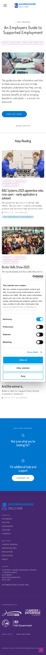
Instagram (7, 526)
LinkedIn (6, 533)
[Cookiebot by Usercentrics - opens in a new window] (32, 276)
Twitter (6, 522)
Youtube (6, 530)
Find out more (14, 114)
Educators (7, 555)
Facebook (7, 519)
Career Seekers (10, 544)
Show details (32, 352)
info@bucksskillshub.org (15, 585)
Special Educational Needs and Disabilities (23, 43)
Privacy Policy (7, 634)
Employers (7, 552)
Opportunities (9, 548)
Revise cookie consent (23, 634)
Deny (23, 376)
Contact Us (23, 478)
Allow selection (23, 368)
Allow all (23, 360)
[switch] (39, 327)
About (5, 559)
